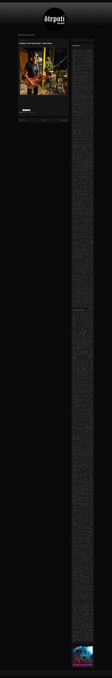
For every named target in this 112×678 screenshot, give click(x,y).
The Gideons (87, 547)
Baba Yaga (84, 86)
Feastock (88, 208)
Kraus (91, 305)
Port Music (79, 419)
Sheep (83, 467)
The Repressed (77, 571)
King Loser (77, 300)
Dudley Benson (81, 183)
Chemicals (83, 128)
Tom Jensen (81, 600)
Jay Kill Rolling (85, 277)
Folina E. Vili (78, 219)
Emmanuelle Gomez (77, 197)
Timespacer (81, 597)
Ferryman (78, 209)
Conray (81, 148)
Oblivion (91, 386)
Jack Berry (87, 268)
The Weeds (75, 589)
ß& (87, 495)
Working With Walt (81, 633)
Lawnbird (75, 317)
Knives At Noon (89, 303)
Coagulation (75, 142)
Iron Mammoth (83, 267)
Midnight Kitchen (80, 358)
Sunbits (91, 506)
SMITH (91, 478)
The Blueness (87, 521)
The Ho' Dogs (84, 550)
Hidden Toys (87, 251)
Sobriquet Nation (89, 481)
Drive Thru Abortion (87, 182)
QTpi (74, 426)
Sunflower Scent (77, 507)
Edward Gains (78, 190)
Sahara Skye (84, 448)
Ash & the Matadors (83, 78)
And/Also (82, 71)
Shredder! (90, 469)
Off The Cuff (83, 388)
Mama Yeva (78, 337)
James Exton (90, 272)
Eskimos (74, 201)
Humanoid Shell (80, 260)
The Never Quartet (77, 564)
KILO (88, 299)
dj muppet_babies (82, 174)
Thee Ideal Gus (89, 589)
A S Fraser (80, 52)
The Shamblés (79, 576)
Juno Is (82, 289)
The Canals (90, 524)
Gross (85, 242)
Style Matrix (82, 502)
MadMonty (79, 334)
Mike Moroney (84, 360)
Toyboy (88, 606)
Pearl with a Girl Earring (87, 406)
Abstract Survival (77, 55)
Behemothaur (78, 93)
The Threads (79, 585)
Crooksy (79, 149)
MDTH (79, 350)
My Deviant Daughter (83, 372)
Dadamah (83, 152)
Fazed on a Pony (77, 208)
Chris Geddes (85, 132)
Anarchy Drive (89, 69)
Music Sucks (76, 372)
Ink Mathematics (89, 264)
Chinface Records (77, 132)
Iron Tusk (90, 267)
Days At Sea (78, 163)
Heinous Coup (90, 250)
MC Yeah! (91, 348)
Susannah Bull (76, 509)
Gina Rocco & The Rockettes (83, 232)
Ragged (74, 427)
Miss (91, 363)
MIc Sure (79, 355)
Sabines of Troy (77, 448)
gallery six (91, 223)
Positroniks (87, 419)
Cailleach (90, 117)
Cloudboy (78, 141)
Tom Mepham (87, 600)
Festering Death (84, 209)
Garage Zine (75, 225)
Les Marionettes (89, 319)
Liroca (80, 324)
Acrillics (83, 56)
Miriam (83, 363)
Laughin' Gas (76, 316)
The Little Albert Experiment (81, 554)
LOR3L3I (74, 329)
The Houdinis (90, 550)
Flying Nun (83, 218)
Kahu (82, 290)
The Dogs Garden (83, 533)
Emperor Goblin (88, 197)
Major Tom (83, 336)
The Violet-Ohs (84, 588)
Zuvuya (91, 640)
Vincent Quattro (80, 623)
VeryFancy (86, 621)
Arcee (79, 76)
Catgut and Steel (89, 121)
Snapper (86, 479)
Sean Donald (84, 458)
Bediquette (75, 92)
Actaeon (87, 56)
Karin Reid (88, 292)
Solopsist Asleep (88, 483)
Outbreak (84, 399)
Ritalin (81, 440)
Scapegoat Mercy (81, 454)
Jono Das (77, 286)
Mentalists (75, 352)
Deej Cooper (85, 167)
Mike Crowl (75, 360)
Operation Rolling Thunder (78, 395)
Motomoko (90, 368)
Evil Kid (85, 202)
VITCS (74, 624)
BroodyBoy (80, 110)
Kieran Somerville (83, 298)
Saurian (74, 454)
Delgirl (77, 169)
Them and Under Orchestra (79, 590)
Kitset (84, 302)
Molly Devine (79, 365)
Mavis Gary (80, 347)
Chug (80, 136)
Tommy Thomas (81, 603)
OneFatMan (82, 393)
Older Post (64, 120)
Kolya (78, 304)
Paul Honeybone (76, 403)
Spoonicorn (75, 495)
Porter (83, 419)
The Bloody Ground (79, 521)
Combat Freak (76, 145)
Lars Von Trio (81, 315)
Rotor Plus (75, 446)
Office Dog (81, 389)
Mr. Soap (90, 370)
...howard (75, 49)
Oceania (74, 388)
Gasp (79, 225)
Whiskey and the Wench (78, 628)
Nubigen (79, 387)
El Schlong (90, 190)
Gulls (74, 243)
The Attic (75, 517)
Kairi (78, 292)
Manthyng (75, 340)
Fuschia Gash (75, 223)
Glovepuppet (76, 235)
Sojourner (83, 482)
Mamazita (84, 337)
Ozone (78, 401)
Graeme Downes (82, 237)
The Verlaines (76, 588)
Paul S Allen (77, 405)
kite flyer (80, 302)
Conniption (90, 146)
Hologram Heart (80, 254)
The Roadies (79, 574)
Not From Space (85, 385)
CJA (74, 139)
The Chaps (75, 527)
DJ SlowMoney (78, 176)
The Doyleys (79, 534)
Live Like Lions (79, 326)
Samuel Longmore (82, 451)
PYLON (91, 424)
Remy (91, 431)
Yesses (77, 637)
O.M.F (87, 387)
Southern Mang (79, 489)
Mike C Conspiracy (88, 358)
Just (86, 289)
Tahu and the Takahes (88, 510)
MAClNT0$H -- (83, 333)
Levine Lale (75, 320)
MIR (80, 363)
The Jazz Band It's (82, 551)
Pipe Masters (90, 414)
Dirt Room (87, 172)
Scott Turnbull (80, 457)
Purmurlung (81, 424)
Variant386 (75, 621)
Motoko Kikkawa (81, 368)
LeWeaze (80, 320)
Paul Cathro (90, 402)
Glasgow (85, 233)
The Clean (87, 527)
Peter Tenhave (75, 412)
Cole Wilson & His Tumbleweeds (86, 143)
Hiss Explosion (86, 253)
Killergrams (75, 299)
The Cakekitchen (83, 524)
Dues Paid (90, 183)
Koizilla (74, 305)
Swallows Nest (82, 509)
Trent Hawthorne (85, 607)
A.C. (84, 52)
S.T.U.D (86, 447)
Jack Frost (84, 269)
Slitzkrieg (90, 475)
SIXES (87, 472)
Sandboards (90, 451)
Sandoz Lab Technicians (79, 453)
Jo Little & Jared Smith (88, 281)
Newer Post (22, 120)
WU (92, 635)
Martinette (87, 343)
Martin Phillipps (81, 343)
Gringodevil (75, 242)
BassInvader (79, 89)
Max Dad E (86, 347)
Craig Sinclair (90, 148)
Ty (80, 614)
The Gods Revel (86, 548)
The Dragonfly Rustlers (88, 534)
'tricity (83, 49)
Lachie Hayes (89, 310)
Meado (82, 350)
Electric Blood (81, 191)
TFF (90, 514)
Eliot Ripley (75, 193)
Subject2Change (89, 502)
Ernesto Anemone (77, 200)
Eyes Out (86, 204)
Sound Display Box (83, 488)
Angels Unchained (77, 72)
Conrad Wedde (76, 148)
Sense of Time (76, 460)
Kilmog (85, 299)
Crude (83, 149)
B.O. (85, 85)
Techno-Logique (85, 513)
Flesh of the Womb (87, 212)
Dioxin (78, 172)
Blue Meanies (75, 105)
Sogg (79, 482)
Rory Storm (75, 444)
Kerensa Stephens (88, 295)
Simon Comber (86, 471)
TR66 (92, 606)
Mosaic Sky (85, 367)
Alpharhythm (87, 66)
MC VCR (87, 348)
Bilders (86, 97)
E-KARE (85, 187)
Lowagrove (75, 330)
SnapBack (81, 479)
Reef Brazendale (88, 428)
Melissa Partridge (76, 351)
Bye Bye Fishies (80, 115)
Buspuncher (79, 114)
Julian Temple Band (87, 288)
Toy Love (85, 606)
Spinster (78, 493)
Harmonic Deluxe (89, 247)
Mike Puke (90, 360)
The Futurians (81, 546)
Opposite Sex (76, 396)
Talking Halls (82, 511)
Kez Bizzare (75, 297)
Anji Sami (91, 72)
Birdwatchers (84, 100)
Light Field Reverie (81, 321)
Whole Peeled (83, 630)
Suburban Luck (89, 503)
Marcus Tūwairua (89, 340)
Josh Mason (87, 286)
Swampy (75, 510)
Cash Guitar (89, 119)
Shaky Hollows (90, 464)
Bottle (91, 107)
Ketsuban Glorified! (89, 296)
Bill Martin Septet (80, 98)
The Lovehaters (76, 557)
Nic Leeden (87, 379)
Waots (91, 626)
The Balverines (87, 517)
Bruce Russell (90, 110)
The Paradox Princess (82, 567)
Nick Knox (80, 381)
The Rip (84, 572)
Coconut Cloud (82, 142)
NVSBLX (83, 387)
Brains (74, 108)
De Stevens (85, 163)
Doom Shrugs (81, 177)
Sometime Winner (88, 485)
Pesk (83, 409)
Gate (82, 225)
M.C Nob (90, 331)
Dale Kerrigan (89, 152)
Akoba (91, 59)
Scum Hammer (90, 457)
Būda (80, 111)
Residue (90, 433)
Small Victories (76, 478)
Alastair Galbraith (88, 61)
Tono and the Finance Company (81, 604)
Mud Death (80, 371)
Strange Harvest (77, 500)
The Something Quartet (81, 581)
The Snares (87, 579)
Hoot (79, 256)
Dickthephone (76, 170)
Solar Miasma (75, 483)
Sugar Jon (77, 504)
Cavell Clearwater (82, 122)
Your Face (75, 639)
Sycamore (80, 510)
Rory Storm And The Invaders (84, 444)
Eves (82, 203)
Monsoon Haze (89, 365)
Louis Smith (80, 329)
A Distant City (84, 51)
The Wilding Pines (81, 589)
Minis (88, 361)
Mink (91, 361)
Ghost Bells (82, 229)
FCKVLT (83, 208)
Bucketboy (75, 111)
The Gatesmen (90, 546)
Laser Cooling (89, 315)
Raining (88, 427)
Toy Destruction (78, 606)
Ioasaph (77, 267)
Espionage (80, 201)
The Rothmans (86, 574)
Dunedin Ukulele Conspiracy (86, 184)
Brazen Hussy (78, 108)
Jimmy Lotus (75, 281)
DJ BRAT (90, 173)
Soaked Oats (81, 481)
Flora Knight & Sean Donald (86, 215)
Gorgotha (91, 236)
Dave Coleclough (77, 159)
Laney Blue (87, 313)
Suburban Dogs (81, 503)
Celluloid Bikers (80, 124)
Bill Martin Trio (87, 99)
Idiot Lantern (87, 261)
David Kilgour (82, 161)
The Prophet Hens (81, 569)
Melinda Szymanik (89, 350)
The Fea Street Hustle (84, 541)
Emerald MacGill (76, 195)
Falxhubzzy (75, 207)
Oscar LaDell (84, 396)
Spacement (82, 490)
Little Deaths (88, 324)
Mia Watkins (90, 354)
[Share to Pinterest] (29, 110)
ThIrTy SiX (87, 590)
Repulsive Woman (76, 433)
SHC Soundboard (77, 467)
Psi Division (90, 421)
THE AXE (80, 517)
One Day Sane (87, 392)
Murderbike (90, 371)
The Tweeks (81, 586)
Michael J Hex (84, 355)
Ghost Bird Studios (89, 229)
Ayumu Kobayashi (80, 85)
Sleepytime (75, 475)
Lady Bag (82, 313)
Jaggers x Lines (83, 271)
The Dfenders (76, 533)
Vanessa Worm (89, 620)
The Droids (75, 535)
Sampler (91, 450)
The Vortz (90, 588)
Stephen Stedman (85, 497)
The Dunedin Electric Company (81, 538)
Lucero (79, 330)
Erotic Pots (84, 200)
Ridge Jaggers (76, 438)
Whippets (91, 627)
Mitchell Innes (80, 364)
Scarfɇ (87, 454)
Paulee (88, 405)
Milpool (83, 361)
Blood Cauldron (86, 104)
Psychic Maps (76, 423)
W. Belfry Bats (85, 626)
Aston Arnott (86, 79)
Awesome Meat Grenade (79, 83)
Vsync (77, 626)
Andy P (86, 71)
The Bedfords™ (85, 520)
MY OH (90, 372)
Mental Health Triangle (86, 351)
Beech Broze (81, 91)
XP (84, 636)
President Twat (81, 420)
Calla (74, 118)
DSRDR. (74, 183)
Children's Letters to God (85, 131)
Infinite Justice (75, 264)
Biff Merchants (82, 96)
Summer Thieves (86, 504)
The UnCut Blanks (89, 586)
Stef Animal (88, 496)
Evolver (88, 202)
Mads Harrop (86, 334)
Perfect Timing (90, 407)
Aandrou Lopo (89, 52)
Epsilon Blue (76, 198)
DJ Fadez (75, 175)
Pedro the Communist (81, 407)
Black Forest (79, 101)
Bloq (92, 104)
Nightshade (78, 382)
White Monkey (87, 628)
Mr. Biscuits (85, 370)
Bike (83, 97)
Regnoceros (75, 430)
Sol (86, 482)
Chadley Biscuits (77, 125)
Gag (87, 223)
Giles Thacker (86, 230)
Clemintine (86, 139)
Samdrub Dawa (86, 450)
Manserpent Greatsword (87, 338)
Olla (92, 391)
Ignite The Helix (80, 263)
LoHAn (78, 327)
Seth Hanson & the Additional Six (79, 461)
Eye (82, 204)
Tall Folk (87, 511)
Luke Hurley (90, 330)
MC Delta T (82, 348)
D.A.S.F (89, 151)
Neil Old (79, 378)
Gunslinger (78, 243)
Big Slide (80, 97)
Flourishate (75, 216)
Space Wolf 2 (76, 490)
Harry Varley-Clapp (77, 249)
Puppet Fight (75, 424)
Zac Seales (78, 640)
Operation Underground (88, 395)
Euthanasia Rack (77, 203)
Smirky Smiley (84, 478)
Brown (84, 110)
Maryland (77, 344)
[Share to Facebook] (28, 110)
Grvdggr (90, 242)
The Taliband (88, 583)
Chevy (87, 128)
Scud (85, 457)
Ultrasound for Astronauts (82, 616)
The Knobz (88, 551)
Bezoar (77, 96)
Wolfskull (74, 633)
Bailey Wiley (78, 87)
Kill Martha (90, 297)
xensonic (75, 636)
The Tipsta (85, 585)
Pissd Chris (78, 416)
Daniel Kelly (86, 155)
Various (81, 622)
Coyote (85, 148)
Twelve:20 (75, 613)
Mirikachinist (87, 363)
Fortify (91, 219)
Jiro (78, 281)
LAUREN (82, 316)
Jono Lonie (82, 286)
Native (82, 377)
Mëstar (78, 354)
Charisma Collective (81, 126)
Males (74, 337)
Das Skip (83, 158)
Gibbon (80, 230)
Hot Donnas (85, 257)
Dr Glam (80, 179)
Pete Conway (87, 409)
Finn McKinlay (78, 211)
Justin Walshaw (77, 290)
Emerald (91, 194)
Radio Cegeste (89, 426)
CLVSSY (84, 141)
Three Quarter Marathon (82, 595)
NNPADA (86, 384)
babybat (88, 86)
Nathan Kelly (90, 375)
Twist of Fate (80, 613)
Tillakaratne (75, 597)
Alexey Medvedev (82, 64)
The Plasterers (88, 568)
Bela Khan (84, 93)
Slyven (81, 476)
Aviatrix (91, 82)
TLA (89, 599)
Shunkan (75, 471)
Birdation (78, 100)
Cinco (91, 136)
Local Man (86, 326)
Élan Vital (75, 191)
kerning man (82, 296)
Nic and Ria (82, 379)
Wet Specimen (86, 627)
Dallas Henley (75, 153)
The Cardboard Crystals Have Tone (80, 525)
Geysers (78, 229)
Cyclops (74, 151)
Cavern (88, 122)
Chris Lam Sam (82, 133)
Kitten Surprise (89, 302)
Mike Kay (79, 360)
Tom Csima (75, 600)
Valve (84, 620)
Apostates (80, 75)
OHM (85, 389)
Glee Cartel (90, 233)
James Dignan (83, 272)
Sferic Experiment (89, 462)
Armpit (82, 76)
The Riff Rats (85, 571)
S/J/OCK (91, 447)
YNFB (81, 637)
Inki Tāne (76, 265)
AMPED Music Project (79, 69)
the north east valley (85, 564)
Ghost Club (75, 230)
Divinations (84, 173)
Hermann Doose (79, 251)
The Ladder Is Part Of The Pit (83, 552)
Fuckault (86, 222)
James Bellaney (76, 272)
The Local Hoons (79, 555)
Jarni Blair (78, 275)
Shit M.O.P (78, 468)
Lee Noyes (85, 317)
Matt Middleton (87, 345)
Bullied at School (87, 112)
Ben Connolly (76, 94)
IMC (87, 263)
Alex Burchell (85, 62)
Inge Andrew (81, 264)
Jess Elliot (83, 279)
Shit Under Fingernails (87, 468)
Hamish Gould (86, 245)
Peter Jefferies (89, 410)
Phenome (87, 412)
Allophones (90, 65)
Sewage (88, 461)
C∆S (84, 117)
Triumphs (81, 610)
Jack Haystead (90, 269)
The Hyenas (75, 551)
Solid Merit (81, 483)
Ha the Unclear (89, 243)
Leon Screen (83, 319)
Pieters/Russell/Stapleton (88, 413)
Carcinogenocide (76, 119)
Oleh (90, 391)
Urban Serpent (86, 618)
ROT (92, 444)
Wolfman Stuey (90, 632)
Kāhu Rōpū (87, 290)
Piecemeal (79, 413)
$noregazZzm (89, 49)
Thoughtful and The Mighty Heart (85, 593)
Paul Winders (84, 405)
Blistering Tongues (77, 104)
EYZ (89, 204)
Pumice (91, 423)
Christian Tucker (89, 135)
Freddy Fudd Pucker (87, 221)
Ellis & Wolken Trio (89, 193)
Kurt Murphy (75, 306)
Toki (92, 599)
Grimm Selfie (89, 240)
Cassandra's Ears (76, 121)
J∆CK (83, 268)
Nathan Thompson (77, 377)
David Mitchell (86, 162)
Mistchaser (75, 364)
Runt (78, 447)
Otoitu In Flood (86, 398)
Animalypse (85, 72)
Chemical (77, 128)
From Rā (81, 222)
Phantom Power (82, 412)
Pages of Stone (83, 401)
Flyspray (87, 218)
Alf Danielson (90, 64)
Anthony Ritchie (89, 73)
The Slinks (88, 578)
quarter (76, 426)
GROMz (81, 242)
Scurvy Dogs (75, 458)
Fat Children (84, 207)
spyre (85, 495)
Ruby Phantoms (86, 446)
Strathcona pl (85, 500)
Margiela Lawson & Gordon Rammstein (81, 341)
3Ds (79, 51)
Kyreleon (85, 306)
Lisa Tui (83, 324)
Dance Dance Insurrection (83, 154)
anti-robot (75, 75)
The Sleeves (83, 578)
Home (43, 120)
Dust (74, 187)
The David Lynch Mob (80, 531)
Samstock (75, 451)
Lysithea (85, 331)
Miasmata (74, 355)
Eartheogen (90, 187)
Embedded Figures (82, 194)
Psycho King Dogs (84, 423)
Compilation (75, 146)
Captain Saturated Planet (85, 118)
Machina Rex (76, 333)
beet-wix (86, 91)
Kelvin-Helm (80, 295)
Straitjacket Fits (80, 499)
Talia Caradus (76, 511)
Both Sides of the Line (84, 107)
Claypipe (81, 139)
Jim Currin (90, 279)
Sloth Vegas (76, 476)
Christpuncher (75, 136)
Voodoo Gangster (85, 624)
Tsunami (80, 611)
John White (78, 285)
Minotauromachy (76, 363)
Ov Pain (88, 399)
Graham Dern (81, 239)
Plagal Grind (85, 416)
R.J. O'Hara (81, 426)
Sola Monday (90, 482)
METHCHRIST (83, 354)
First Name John (85, 211)
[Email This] (23, 110)
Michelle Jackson (82, 357)
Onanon (81, 392)
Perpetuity (75, 409)
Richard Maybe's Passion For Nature (84, 437)
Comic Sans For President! (86, 145)
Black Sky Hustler (79, 103)
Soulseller (75, 488)
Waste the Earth (79, 627)
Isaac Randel (75, 268)
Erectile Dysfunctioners (86, 198)
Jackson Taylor (76, 271)
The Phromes (81, 568)
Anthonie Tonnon (80, 73)
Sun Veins (86, 506)
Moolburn (74, 367)
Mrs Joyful (75, 371)
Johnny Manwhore (86, 285)
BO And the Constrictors (87, 105)
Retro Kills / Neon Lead (83, 434)
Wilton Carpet (84, 632)
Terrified (79, 514)
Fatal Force (90, 207)
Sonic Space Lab (88, 486)
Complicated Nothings (83, 146)
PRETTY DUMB (89, 420)
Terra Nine (75, 514)
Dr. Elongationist (87, 179)
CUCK (86, 149)
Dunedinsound (90, 186)
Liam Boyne (86, 320)
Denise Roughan (84, 169)
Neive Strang (86, 378)
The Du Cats (84, 535)
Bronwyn (75, 110)
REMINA (87, 431)
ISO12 (79, 268)
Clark (77, 139)
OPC (92, 393)
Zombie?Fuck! (86, 640)
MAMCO (88, 337)
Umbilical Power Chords (79, 617)
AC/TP (83, 55)
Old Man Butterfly (83, 391)
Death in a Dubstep (85, 166)
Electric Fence (89, 191)
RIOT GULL (83, 438)
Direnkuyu (82, 172)
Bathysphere (90, 89)
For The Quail (85, 219)
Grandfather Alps (89, 239)
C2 (87, 117)
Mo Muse (91, 364)
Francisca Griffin (77, 221)
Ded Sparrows (79, 167)
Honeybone (87, 254)
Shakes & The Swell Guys (29, 112)
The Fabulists (87, 540)
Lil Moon (80, 323)
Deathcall (91, 166)
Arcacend (75, 76)
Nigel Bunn (86, 381)
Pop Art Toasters (89, 417)
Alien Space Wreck (76, 65)
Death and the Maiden (84, 165)
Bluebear (80, 105)
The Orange (86, 565)
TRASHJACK (78, 607)
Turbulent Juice (88, 611)
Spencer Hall (86, 492)
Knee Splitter (81, 303)
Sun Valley (80, 506)
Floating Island (89, 214)
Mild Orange (76, 361)
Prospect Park (83, 421)
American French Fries (81, 68)
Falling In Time (84, 205)
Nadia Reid (85, 374)
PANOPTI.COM (76, 402)
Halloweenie (75, 245)
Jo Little (81, 281)
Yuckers (80, 639)
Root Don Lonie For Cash (86, 443)
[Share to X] (26, 110)
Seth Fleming (90, 460)
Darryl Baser (90, 156)
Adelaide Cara (75, 58)
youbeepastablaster (88, 637)
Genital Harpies (87, 225)
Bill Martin (74, 98)
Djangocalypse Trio (86, 176)
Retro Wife (91, 434)
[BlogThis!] (25, 110)
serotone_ (85, 460)
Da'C (80, 152)
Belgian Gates (90, 93)
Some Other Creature (78, 485)
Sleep (85, 474)
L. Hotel (77, 308)
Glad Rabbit (80, 233)
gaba (85, 223)
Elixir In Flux (81, 193)
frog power (76, 222)
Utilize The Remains (77, 620)
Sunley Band (89, 507)
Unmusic (79, 618)
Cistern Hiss (83, 138)
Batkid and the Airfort (77, 90)
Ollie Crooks (76, 392)
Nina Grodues (90, 382)
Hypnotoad (75, 261)
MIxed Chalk (86, 364)
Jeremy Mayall (76, 279)
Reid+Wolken (75, 431)
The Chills (81, 527)
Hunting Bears (89, 260)
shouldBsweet (76, 469)
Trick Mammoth (82, 609)
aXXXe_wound (90, 83)
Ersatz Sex (90, 200)
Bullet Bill (91, 111)
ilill (85, 262)
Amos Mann (90, 68)
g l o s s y (81, 223)
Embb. (74, 194)
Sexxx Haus (82, 462)
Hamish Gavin (80, 245)
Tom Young (80, 602)
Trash (74, 607)
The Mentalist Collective (84, 561)
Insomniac (80, 265)
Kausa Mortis (85, 293)
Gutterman (83, 243)
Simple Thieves (79, 472)
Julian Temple (78, 288)
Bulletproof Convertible (78, 112)
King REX (82, 300)
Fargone (79, 207)
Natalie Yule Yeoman (81, 375)
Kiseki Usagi (76, 302)
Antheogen (75, 73)
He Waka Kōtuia (83, 250)
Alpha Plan (83, 66)
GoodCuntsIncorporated (84, 236)
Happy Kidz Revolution (80, 247)
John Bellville (75, 282)
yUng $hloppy (87, 639)
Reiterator (81, 431)
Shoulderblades (84, 469)
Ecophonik (75, 188)
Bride (92, 108)
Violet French (89, 623)
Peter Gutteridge (79, 410)
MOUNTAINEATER (77, 370)
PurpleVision (86, 424)
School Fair (87, 455)
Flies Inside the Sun (80, 214)
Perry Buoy (79, 409)
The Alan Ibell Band (88, 515)
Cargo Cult (82, 119)
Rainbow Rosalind (83, 427)
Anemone (91, 71)
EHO (87, 190)
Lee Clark (79, 317)
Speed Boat (80, 492)
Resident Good (84, 433)
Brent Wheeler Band (86, 108)
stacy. (89, 495)
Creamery (75, 149)
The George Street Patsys (78, 547)
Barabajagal (85, 87)
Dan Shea (87, 153)
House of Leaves (78, 258)
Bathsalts (84, 89)
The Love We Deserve (88, 555)
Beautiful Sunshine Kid (88, 90)
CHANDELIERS (85, 125)
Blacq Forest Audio (88, 103)
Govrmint (75, 237)
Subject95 (74, 503)
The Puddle (89, 569)
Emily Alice (83, 195)
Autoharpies (78, 82)
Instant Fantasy (86, 265)
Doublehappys (75, 179)
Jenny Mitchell (89, 278)
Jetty (87, 279)
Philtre (91, 412)
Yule (83, 639)
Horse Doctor (90, 256)
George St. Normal (84, 228)
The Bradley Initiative (83, 522)
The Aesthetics (79, 515)
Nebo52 (86, 377)
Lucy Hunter (83, 330)
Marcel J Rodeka (81, 340)
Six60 (84, 472)
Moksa (74, 365)
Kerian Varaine (76, 296)
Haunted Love (89, 249)
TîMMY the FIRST (89, 597)
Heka (74, 251)
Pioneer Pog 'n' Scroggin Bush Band (80, 414)
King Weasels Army (89, 300)
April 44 (91, 75)
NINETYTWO (75, 384)
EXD (92, 203)
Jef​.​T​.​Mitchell (81, 278)
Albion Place (76, 62)
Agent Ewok (88, 58)
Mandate (78, 338)
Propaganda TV (76, 421)
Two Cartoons (86, 613)
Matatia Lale (87, 344)
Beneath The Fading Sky (84, 94)
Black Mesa (85, 101)
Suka (80, 504)
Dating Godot (89, 158)
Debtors (74, 167)
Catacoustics (83, 121)
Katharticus (79, 293)
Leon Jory (77, 319)
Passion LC (83, 402)
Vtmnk (80, 626)
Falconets (78, 205)
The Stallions (79, 582)
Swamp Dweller (89, 509)
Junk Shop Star (76, 289)
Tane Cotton (79, 513)
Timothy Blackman (76, 599)
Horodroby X (84, 256)
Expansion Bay (77, 204)
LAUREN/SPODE (89, 316)
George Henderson (83, 226)
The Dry (79, 535)
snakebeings (75, 479)
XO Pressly (80, 636)
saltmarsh (79, 450)
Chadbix (91, 124)
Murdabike (86, 371)
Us (92, 618)
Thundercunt (90, 596)
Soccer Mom (75, 482)
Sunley (83, 507)
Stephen (77, 497)
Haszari (84, 249)
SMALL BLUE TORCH (88, 476)
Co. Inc (90, 141)
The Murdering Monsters (87, 562)
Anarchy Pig (76, 71)
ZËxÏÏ (82, 640)
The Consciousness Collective (82, 529)
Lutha (80, 331)
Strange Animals (89, 499)
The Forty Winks (86, 542)
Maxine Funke (76, 348)
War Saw (74, 627)
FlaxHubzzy (80, 212)
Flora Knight (75, 215)
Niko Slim (84, 382)
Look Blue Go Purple (87, 327)
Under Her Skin (89, 617)
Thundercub (84, 596)
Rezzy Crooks (76, 436)
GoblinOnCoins (82, 234)
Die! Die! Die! (84, 170)
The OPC (81, 565)
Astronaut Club (81, 80)
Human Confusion (86, 258)
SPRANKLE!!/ (81, 495)
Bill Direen (90, 97)
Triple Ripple (90, 609)
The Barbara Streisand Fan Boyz (84, 518)
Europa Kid (89, 201)
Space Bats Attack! (88, 489)
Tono (92, 603)
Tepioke (91, 513)
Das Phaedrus (76, 158)
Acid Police (78, 56)
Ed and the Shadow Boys (83, 188)
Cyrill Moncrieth (84, 151)
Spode (91, 493)
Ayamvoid (74, 85)
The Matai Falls (86, 558)
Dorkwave (88, 177)
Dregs (80, 182)
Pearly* (74, 407)
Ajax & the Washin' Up (81, 59)
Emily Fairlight (90, 195)
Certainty (86, 124)
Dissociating (78, 173)
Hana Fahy (79, 246)
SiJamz (80, 471)
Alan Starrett (80, 61)
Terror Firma (85, 514)
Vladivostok (78, 624)
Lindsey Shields (86, 323)
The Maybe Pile (86, 560)
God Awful (88, 234)
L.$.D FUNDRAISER (83, 309)
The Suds (82, 583)
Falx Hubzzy (90, 205)
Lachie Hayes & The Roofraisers (80, 312)
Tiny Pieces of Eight (84, 599)
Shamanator (75, 465)
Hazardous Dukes (76, 250)
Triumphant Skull (76, 610)
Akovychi (74, 61)
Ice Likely (79, 261)
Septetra (80, 460)
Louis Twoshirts (89, 329)
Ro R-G (85, 440)
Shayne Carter (89, 465)
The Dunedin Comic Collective (85, 537)
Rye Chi (82, 447)
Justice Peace (90, 289)
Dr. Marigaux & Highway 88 (82, 180)
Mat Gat (82, 344)
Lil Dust (77, 323)
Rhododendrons (83, 435)
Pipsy (74, 416)
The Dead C (89, 531)
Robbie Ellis (90, 440)
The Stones (86, 582)
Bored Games (75, 107)
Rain (78, 427)
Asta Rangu (79, 79)
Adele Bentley (81, 58)
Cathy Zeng (75, 122)
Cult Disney (90, 149)
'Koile (80, 49)
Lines (78, 324)
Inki (73, 265)
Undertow (74, 618)
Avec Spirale (85, 82)
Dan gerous (81, 153)
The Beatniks (78, 520)
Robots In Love (76, 443)
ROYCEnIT (80, 446)
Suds (74, 504)
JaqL (88, 274)
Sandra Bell (89, 453)
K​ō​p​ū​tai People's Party (84, 304)
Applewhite (85, 75)
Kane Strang (82, 292)
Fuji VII (91, 222)
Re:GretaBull (79, 428)
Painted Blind (90, 400)
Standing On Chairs (81, 496)
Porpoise (75, 419)
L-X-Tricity (90, 306)
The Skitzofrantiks (76, 578)
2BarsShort (75, 51)
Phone (74, 413)
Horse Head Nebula (78, 257)
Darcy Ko (84, 156)
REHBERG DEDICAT (82, 430)
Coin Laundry (89, 142)
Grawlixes (81, 240)
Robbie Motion (75, 441)
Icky (83, 261)
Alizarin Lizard (84, 65)
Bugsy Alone (85, 111)
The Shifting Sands (88, 576)
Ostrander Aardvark (77, 398)
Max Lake (91, 347)
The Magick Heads (85, 557)
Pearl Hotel (78, 406)
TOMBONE (75, 603)
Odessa (78, 388)
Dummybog (75, 184)
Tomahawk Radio (89, 602)
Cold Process (75, 143)
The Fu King (81, 544)
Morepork (79, 367)
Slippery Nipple (83, 475)
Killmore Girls (80, 299)
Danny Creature (79, 156)
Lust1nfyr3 (75, 331)
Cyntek (78, 151)
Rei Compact (90, 430)
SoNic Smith (80, 486)
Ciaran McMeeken (86, 136)
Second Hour (90, 458)
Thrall (74, 595)
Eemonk (84, 190)
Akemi (88, 59)
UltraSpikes (90, 616)
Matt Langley (80, 345)
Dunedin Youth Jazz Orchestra (79, 186)
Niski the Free (81, 384)
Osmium (91, 396)
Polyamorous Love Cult (81, 417)
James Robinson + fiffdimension (80, 274)
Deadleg (76, 165)
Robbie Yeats (81, 441)
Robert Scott (89, 441)
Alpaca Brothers (76, 66)
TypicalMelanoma (85, 614)
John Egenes (82, 282)
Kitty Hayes (75, 303)
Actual (91, 56)
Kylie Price (80, 306)
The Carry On (90, 525)
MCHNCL (75, 350)
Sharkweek (82, 465)
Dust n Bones (79, 187)
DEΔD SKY (90, 169)
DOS (92, 177)
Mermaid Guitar (85, 352)
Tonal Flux (87, 603)
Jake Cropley (90, 271)
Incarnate (91, 262)
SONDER (74, 486)
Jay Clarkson (83, 275)
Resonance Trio (76, 434)
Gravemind (75, 240)
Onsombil (88, 393)
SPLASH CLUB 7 (84, 493)
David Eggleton (86, 159)
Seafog (80, 458)
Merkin (78, 352)
